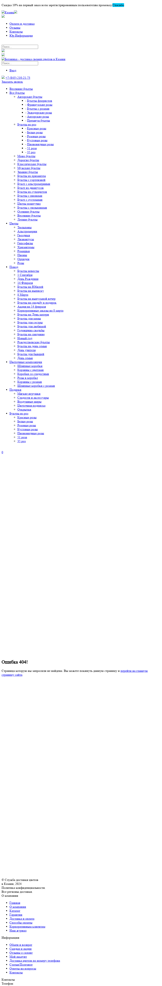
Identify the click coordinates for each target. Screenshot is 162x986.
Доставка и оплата (21, 918)
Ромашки (23, 251)
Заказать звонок (12, 82)
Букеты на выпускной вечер (36, 298)
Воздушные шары (29, 401)
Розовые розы (36, 136)
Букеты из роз (26, 124)
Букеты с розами (38, 108)
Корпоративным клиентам (27, 926)
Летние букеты (27, 219)
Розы (20, 263)
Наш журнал (17, 930)
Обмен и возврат (20, 945)
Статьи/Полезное (21, 964)
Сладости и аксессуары (33, 397)
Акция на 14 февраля (31, 306)
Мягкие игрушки (28, 394)
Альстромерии (27, 231)
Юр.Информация (21, 35)
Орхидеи (23, 259)
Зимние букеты (27, 172)
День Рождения (27, 279)
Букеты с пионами (29, 196)
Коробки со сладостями (33, 374)
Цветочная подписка (31, 405)
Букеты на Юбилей (30, 287)
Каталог (14, 911)
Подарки (15, 390)
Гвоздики (23, 235)
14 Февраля (25, 283)
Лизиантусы (25, 239)
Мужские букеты (28, 168)
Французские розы (39, 104)
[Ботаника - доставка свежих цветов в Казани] (33, 59)
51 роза (32, 148)
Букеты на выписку (30, 291)
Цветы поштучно (29, 203)
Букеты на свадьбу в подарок (37, 302)
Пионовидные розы (40, 144)
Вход (12, 70)
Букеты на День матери (33, 314)
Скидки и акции (20, 949)
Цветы (13, 223)
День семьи (25, 358)
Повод (13, 267)
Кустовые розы (37, 140)
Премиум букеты (38, 120)
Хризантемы (25, 247)
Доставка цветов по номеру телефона (34, 960)
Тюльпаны (24, 227)
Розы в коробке (27, 378)
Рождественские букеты (33, 342)
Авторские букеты (29, 97)
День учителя (26, 350)
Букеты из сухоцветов (32, 192)
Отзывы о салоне (21, 953)
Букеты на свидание (31, 334)
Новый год (24, 338)
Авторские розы (38, 116)
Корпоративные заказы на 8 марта (40, 310)
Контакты (16, 31)
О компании (17, 907)
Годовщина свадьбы (30, 330)
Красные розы (36, 128)
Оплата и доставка (22, 24)
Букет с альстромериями (33, 184)
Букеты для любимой (31, 326)
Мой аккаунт (18, 956)
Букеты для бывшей (30, 354)
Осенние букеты (28, 211)
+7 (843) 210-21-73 (18, 78)
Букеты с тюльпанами (32, 207)
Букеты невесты (28, 271)
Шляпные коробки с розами (36, 386)
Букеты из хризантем (31, 176)
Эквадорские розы (39, 112)
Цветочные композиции (25, 362)
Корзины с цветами (30, 370)
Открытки (24, 409)
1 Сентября (24, 275)
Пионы (22, 255)
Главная (14, 903)
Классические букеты (31, 164)
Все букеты (17, 93)
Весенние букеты (21, 89)
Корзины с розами (29, 382)
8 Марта (22, 295)
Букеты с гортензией (31, 180)
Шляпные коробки (29, 366)
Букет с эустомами (29, 200)
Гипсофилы (25, 243)
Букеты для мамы (29, 318)
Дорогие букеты (28, 160)
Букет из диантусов (30, 188)
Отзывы (14, 27)
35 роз (31, 152)
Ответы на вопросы (22, 968)
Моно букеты (26, 156)
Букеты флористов (39, 101)
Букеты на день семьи (32, 346)
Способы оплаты (20, 922)
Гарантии (15, 915)
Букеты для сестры (30, 322)
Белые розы (35, 132)
